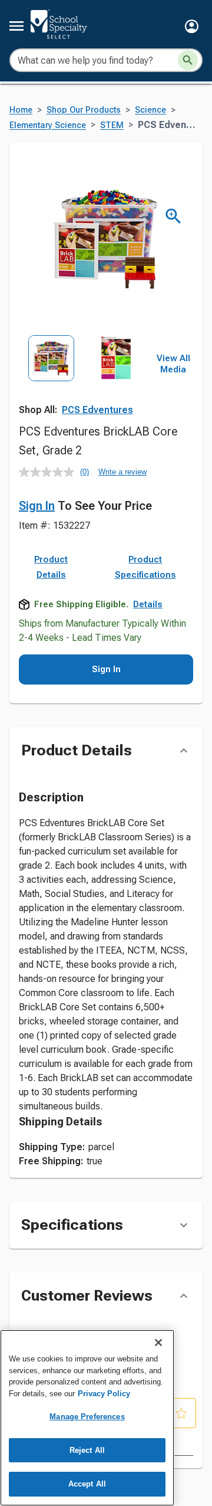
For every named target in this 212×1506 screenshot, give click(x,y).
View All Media (173, 364)
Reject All (87, 1450)
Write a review (122, 471)
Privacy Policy (104, 1393)
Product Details (51, 567)
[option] (51, 375)
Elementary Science (47, 125)
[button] (192, 26)
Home (20, 110)
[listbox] (83, 375)
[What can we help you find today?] (188, 60)
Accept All (87, 1483)
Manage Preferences (86, 1416)
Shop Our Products (84, 110)
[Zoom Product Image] (173, 216)
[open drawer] (16, 26)
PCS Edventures (97, 409)
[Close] (158, 1343)
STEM (112, 125)
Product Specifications (145, 567)
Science (150, 110)
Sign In (37, 506)
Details (148, 604)
